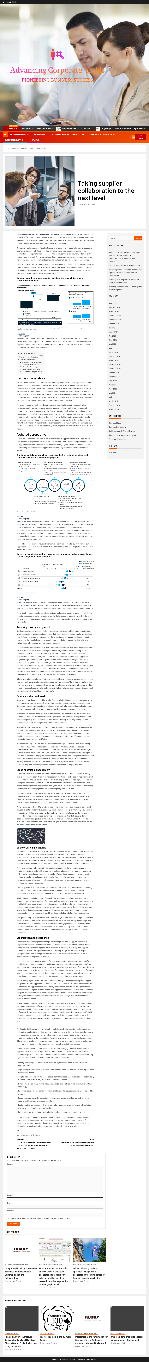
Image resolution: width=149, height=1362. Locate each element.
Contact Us (34, 140)
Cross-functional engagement (32, 367)
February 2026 (114, 307)
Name (10, 1195)
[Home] (5, 134)
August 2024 (113, 381)
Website (10, 1211)
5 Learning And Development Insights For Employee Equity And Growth (77, 1143)
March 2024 (113, 401)
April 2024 (112, 397)
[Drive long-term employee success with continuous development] (127, 1318)
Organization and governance (32, 372)
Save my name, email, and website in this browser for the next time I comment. (40, 1218)
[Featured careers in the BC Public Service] (57, 1318)
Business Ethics (41, 134)
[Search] (131, 137)
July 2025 (112, 336)
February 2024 (114, 405)
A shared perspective (27, 360)
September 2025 (115, 328)
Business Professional (19, 134)
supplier (37, 1135)
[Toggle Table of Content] (40, 354)
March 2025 (113, 352)
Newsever (82, 1359)
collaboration (25, 1135)
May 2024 (112, 393)
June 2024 (113, 389)
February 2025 (114, 356)
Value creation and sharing (31, 369)
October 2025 (114, 324)
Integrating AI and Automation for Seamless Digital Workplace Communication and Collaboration (98, 129)
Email (10, 1203)
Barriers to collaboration (28, 357)
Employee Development (15, 140)
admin (82, 204)
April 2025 (112, 348)
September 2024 (115, 377)
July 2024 (112, 385)
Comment (11, 1164)
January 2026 (114, 311)
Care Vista (112, 453)
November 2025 (115, 320)
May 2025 (112, 344)
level (32, 1135)
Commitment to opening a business (103, 134)
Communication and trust (31, 364)
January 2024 (114, 409)
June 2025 (113, 340)
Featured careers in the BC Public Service (39, 129)
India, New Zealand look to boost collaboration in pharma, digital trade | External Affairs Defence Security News (35, 1144)
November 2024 (115, 368)
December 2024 (115, 364)
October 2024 (114, 373)
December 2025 (115, 316)
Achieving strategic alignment (32, 362)
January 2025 (114, 360)
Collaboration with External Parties (68, 134)
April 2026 (112, 303)
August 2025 (113, 332)
